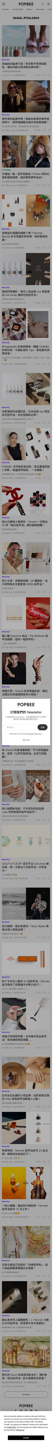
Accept (26, 1438)
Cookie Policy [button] (11, 1427)
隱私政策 (38, 734)
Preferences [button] (20, 1430)
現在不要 (26, 740)
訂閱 (42, 727)
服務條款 (31, 734)
